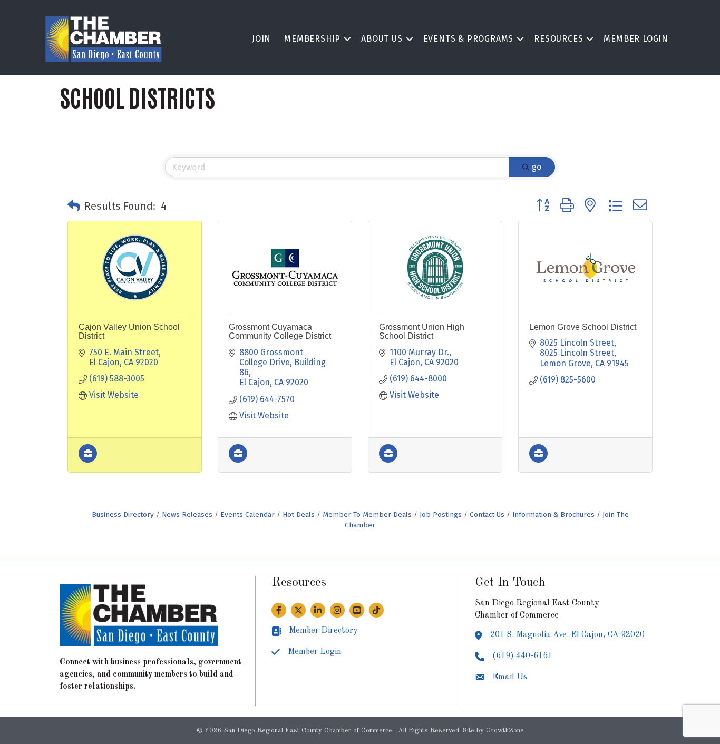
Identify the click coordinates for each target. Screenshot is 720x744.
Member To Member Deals (367, 514)
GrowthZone (505, 730)
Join (261, 39)
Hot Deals (299, 514)
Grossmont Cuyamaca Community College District (280, 331)
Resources (558, 39)
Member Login (636, 39)
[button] (73, 206)
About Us (381, 39)
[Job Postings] (88, 460)
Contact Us (487, 514)
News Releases (187, 514)
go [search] (536, 167)
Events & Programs (468, 39)
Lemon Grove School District (582, 326)
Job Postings (441, 514)
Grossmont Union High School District (421, 331)
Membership (312, 39)
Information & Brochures (553, 514)
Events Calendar (247, 514)
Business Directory (123, 514)
